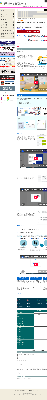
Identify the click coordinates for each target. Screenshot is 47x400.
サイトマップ (38, 390)
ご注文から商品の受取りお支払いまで (25, 6)
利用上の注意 (32, 390)
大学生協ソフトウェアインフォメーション (14, 4)
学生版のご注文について (35, 6)
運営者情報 (17, 390)
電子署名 (20, 18)
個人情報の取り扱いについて (24, 390)
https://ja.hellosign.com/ (22, 373)
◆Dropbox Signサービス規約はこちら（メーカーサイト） (26, 379)
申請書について (42, 6)
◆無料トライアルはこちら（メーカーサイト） (24, 378)
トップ (18, 18)
